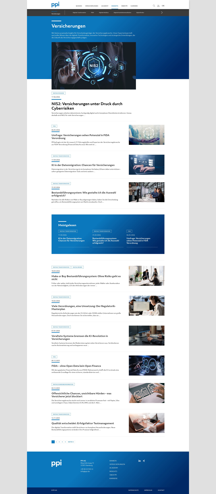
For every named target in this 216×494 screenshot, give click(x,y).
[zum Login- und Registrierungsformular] (158, 6)
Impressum (148, 490)
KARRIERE (114, 478)
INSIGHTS (113, 471)
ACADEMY (114, 468)
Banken (79, 6)
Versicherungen (91, 6)
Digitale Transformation (79, 12)
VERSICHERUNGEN (117, 464)
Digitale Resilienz (104, 12)
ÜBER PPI (113, 475)
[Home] (55, 4)
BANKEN (113, 461)
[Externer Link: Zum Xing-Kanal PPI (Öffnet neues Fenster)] (144, 461)
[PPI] (57, 463)
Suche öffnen (154, 7)
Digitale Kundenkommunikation (122, 12)
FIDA (92, 12)
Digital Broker (140, 12)
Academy (104, 6)
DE (163, 6)
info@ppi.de (85, 471)
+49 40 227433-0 (87, 469)
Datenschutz (134, 490)
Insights (114, 6)
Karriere (134, 6)
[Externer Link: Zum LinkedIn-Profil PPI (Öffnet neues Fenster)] (140, 461)
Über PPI (124, 6)
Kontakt (161, 490)
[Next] (161, 12)
